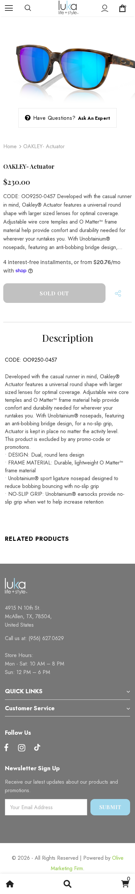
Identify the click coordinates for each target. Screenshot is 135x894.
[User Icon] (105, 8)
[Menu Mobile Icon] (9, 8)
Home (10, 146)
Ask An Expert (94, 118)
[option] (67, 60)
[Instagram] (22, 748)
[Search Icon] (34, 8)
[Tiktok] (37, 748)
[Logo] (68, 8)
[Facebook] (6, 748)
